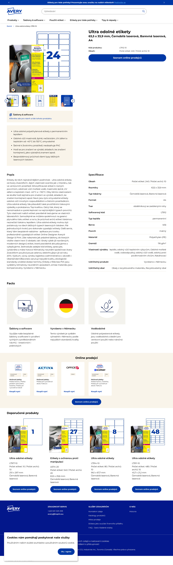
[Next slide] (73, 101)
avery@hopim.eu (55, 514)
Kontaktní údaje (96, 511)
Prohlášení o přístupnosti (86, 544)
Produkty (12, 20)
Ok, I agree (66, 551)
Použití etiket (57, 20)
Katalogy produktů (97, 515)
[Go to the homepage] (14, 12)
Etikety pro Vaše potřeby (82, 20)
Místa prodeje (95, 519)
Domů (9, 26)
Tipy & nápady (109, 20)
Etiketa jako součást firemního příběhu (106, 524)
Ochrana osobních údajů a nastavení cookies (86, 541)
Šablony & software (33, 20)
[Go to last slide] (7, 101)
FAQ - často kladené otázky (101, 528)
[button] (12, 101)
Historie (132, 511)
